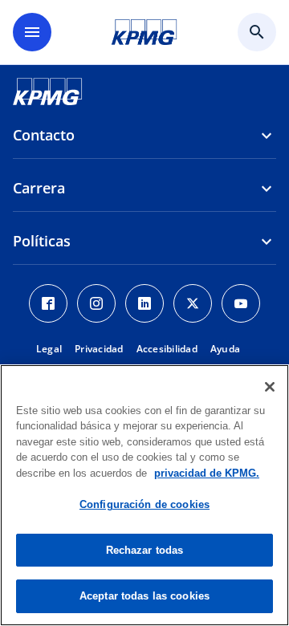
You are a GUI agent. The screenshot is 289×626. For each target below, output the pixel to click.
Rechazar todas (145, 550)
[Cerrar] (269, 386)
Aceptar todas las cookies (144, 596)
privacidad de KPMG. (206, 473)
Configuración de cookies (144, 504)
